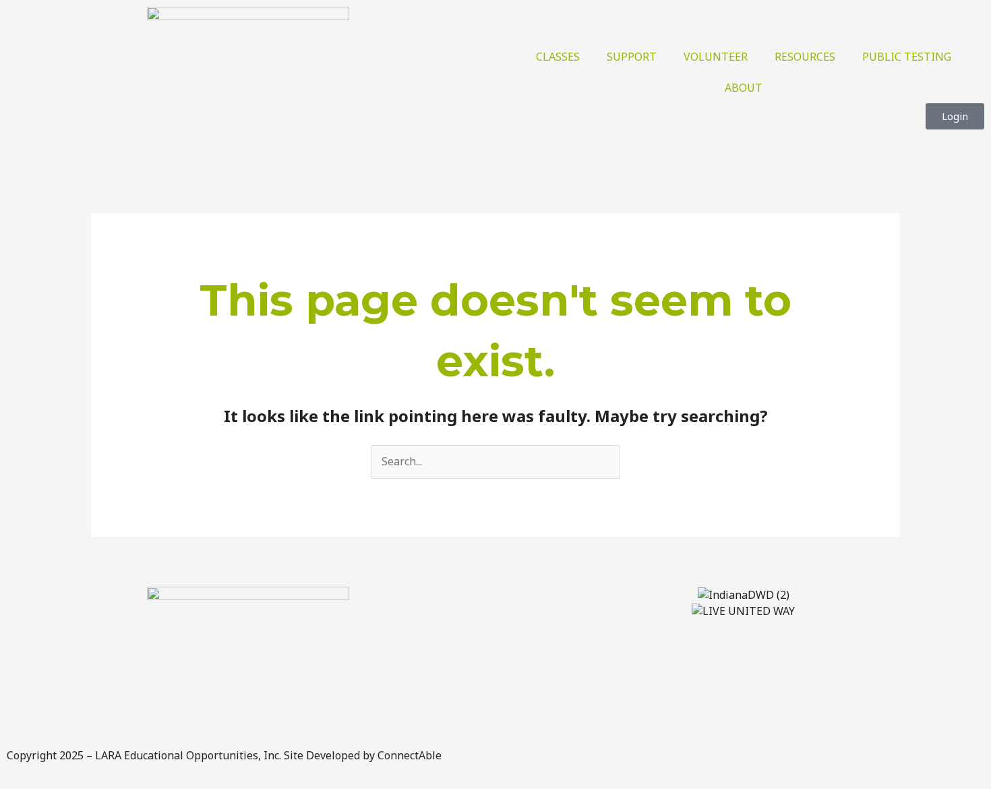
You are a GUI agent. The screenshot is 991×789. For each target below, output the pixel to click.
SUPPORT (632, 56)
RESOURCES (805, 56)
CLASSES (558, 56)
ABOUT (743, 87)
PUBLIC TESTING (906, 56)
